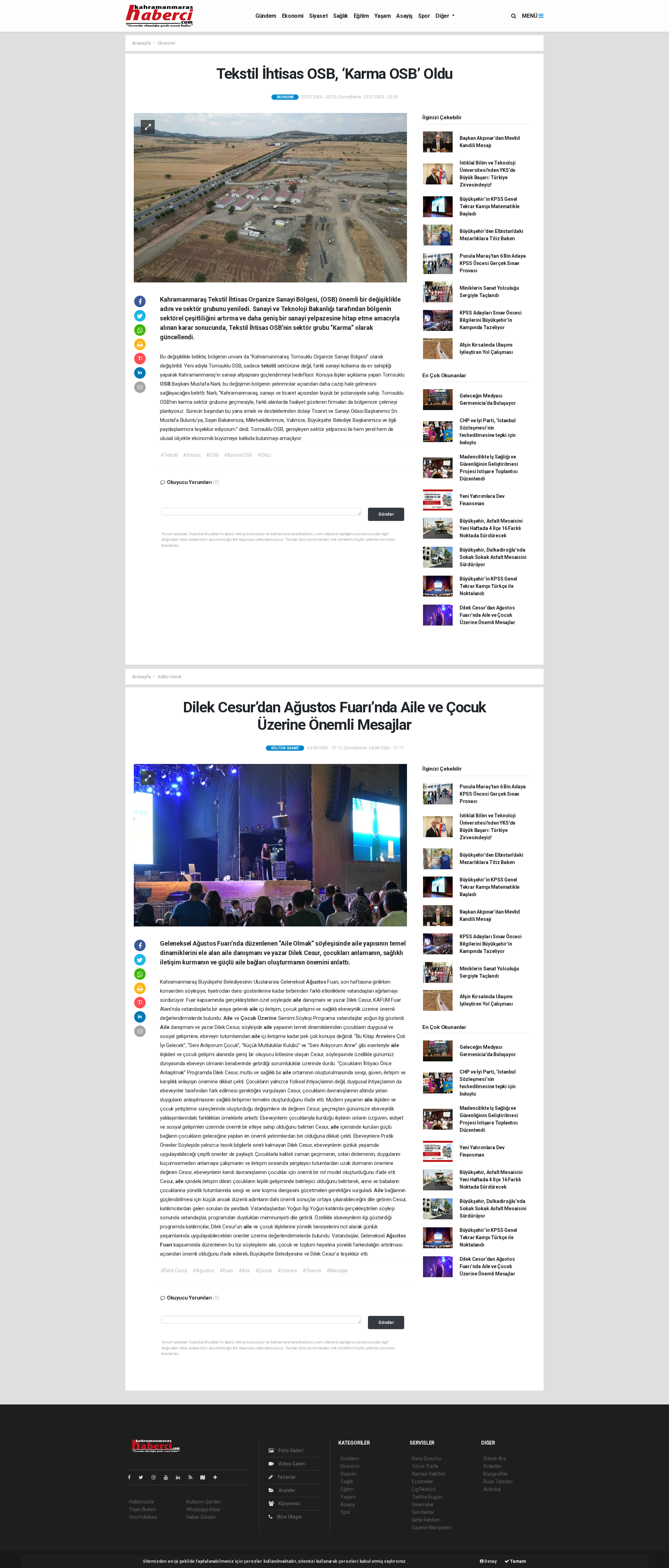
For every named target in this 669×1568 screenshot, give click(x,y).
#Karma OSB (238, 455)
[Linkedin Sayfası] (181, 1477)
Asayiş (404, 16)
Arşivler (286, 1490)
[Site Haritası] (205, 1477)
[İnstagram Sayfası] (156, 1477)
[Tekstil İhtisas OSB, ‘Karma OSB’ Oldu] (270, 197)
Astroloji (492, 1489)
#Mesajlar (337, 1270)
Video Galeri (291, 1464)
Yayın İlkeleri (142, 1509)
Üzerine (267, 1018)
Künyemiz (288, 1503)
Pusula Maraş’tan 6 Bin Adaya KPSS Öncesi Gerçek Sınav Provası (493, 263)
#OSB (212, 455)
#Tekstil (169, 455)
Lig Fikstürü (424, 1489)
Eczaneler (422, 1481)
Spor (424, 16)
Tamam (517, 1561)
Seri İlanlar (423, 1512)
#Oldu (264, 455)
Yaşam (382, 16)
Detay (490, 1561)
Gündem (265, 16)
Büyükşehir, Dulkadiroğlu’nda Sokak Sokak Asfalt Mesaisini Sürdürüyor (493, 557)
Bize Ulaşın (289, 1517)
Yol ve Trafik (425, 1466)
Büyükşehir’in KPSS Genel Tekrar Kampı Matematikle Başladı (490, 206)
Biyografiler (495, 1474)
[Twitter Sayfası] (144, 1477)
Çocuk (248, 1018)
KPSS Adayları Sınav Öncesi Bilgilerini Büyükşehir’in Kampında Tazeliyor (491, 320)
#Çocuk (263, 1270)
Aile (228, 1018)
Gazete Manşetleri (431, 1527)
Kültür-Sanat (170, 676)
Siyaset (318, 16)
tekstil (269, 366)
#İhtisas (191, 455)
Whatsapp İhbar (203, 1509)
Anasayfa (142, 43)
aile (298, 1000)
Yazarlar (286, 1477)
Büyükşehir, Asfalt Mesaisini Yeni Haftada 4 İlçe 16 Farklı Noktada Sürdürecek (491, 528)
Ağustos (316, 982)
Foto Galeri (290, 1450)
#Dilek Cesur (174, 1270)
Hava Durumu (426, 1458)
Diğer (443, 16)
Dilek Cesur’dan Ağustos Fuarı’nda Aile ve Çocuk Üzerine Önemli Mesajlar (487, 615)
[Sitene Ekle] (218, 1477)
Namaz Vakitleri (429, 1474)
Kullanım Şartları (203, 1502)
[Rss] (193, 1477)
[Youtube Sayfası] (169, 1477)
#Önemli (311, 1270)
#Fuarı (226, 1270)
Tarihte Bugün (427, 1497)
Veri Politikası (143, 1517)
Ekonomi (292, 16)
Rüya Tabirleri (497, 1481)
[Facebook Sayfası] (132, 1477)
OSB (166, 384)
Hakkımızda (141, 1502)
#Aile (244, 1270)
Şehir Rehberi (426, 1520)
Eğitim (361, 16)
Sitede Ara (494, 1458)
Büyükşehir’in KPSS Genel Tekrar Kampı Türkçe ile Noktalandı (488, 586)
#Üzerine (287, 1270)
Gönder (386, 514)
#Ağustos (203, 1270)
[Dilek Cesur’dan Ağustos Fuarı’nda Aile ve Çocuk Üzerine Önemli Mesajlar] (270, 845)
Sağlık (340, 16)
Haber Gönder (201, 1517)
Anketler (492, 1466)
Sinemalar (423, 1504)
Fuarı (167, 1245)
